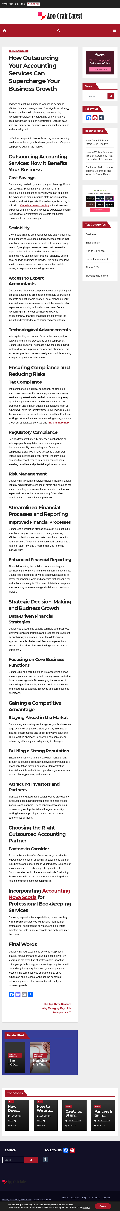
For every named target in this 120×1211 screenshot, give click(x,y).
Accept (103, 1206)
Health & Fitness (95, 251)
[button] (58, 30)
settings (86, 1207)
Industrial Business (19, 51)
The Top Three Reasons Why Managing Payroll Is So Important (56, 1008)
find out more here (59, 422)
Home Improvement (97, 259)
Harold (72, 1126)
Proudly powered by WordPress (16, 1200)
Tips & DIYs (92, 267)
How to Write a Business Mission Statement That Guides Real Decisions (100, 155)
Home (65, 1197)
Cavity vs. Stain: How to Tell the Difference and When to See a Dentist (99, 171)
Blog (11, 1101)
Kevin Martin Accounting (34, 205)
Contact (106, 1197)
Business (91, 234)
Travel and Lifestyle (97, 275)
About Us (74, 1197)
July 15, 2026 (74, 1121)
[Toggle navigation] (114, 30)
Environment (93, 242)
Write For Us (94, 1197)
